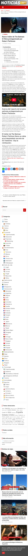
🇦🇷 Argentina (7, 293)
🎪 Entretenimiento (8, 247)
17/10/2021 (4, 43)
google (7, 416)
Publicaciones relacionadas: (12, 61)
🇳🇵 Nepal (6, 328)
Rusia (12, 422)
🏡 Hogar (6, 274)
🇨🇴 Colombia (7, 302)
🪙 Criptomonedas (9, 234)
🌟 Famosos (7, 252)
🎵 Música (6, 254)
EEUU (9, 412)
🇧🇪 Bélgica (6, 295)
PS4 (13, 421)
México (10, 419)
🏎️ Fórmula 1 (7, 393)
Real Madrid (18, 421)
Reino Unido (8, 422)
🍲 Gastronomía (7, 280)
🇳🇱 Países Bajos (8, 330)
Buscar (24, 210)
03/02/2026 (4, 471)
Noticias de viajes (7, 449)
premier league (9, 421)
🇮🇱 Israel (6, 317)
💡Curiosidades (7, 380)
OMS (23, 419)
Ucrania (22, 422)
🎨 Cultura (5, 228)
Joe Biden (10, 418)
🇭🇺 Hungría (6, 315)
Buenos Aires (4, 410)
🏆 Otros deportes (9, 397)
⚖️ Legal (6, 267)
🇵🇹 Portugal (7, 337)
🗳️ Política (5, 360)
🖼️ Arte (5, 230)
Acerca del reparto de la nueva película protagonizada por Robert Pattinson (11, 50)
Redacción (10, 496)
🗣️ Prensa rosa (8, 258)
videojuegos (21, 424)
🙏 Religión (5, 363)
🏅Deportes (5, 382)
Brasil (24, 408)
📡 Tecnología (6, 367)
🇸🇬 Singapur (7, 341)
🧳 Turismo (5, 378)
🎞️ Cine (5, 250)
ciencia (21, 410)
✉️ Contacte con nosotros (8, 441)
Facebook (20, 415)
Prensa (9, 43)
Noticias (9, 471)
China (18, 410)
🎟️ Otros (6, 256)
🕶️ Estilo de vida (7, 265)
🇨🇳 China (6, 300)
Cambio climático (11, 410)
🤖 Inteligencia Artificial (10, 376)
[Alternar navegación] (3, 7)
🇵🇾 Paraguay (7, 332)
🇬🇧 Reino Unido (8, 339)
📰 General (5, 34)
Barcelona (20, 408)
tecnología (19, 422)
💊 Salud (4, 365)
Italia (6, 418)
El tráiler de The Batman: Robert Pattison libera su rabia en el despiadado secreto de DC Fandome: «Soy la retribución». (11, 57)
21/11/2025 (4, 496)
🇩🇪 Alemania (7, 291)
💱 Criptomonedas (9, 369)
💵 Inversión (7, 243)
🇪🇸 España (6, 306)
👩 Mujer (4, 354)
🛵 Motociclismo (8, 395)
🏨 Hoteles (6, 224)
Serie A (15, 422)
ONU (3, 421)
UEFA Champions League (7, 424)
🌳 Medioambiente (8, 352)
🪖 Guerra (5, 284)
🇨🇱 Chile (5, 297)
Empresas (14, 412)
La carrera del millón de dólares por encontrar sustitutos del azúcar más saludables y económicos (14, 184)
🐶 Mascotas (7, 276)
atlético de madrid (14, 408)
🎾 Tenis (6, 400)
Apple (3, 408)
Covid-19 (4, 412)
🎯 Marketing (9, 241)
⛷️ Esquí (6, 387)
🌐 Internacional (7, 289)
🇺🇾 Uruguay (6, 347)
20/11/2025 (4, 522)
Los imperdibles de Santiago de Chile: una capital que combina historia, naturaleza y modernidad (14, 518)
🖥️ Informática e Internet (10, 373)
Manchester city (19, 418)
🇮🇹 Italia (5, 319)
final (24, 415)
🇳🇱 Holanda (6, 313)
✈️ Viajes (5, 221)
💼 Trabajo (6, 245)
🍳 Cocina (6, 271)
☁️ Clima (4, 219)
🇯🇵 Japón (6, 321)
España (19, 412)
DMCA (3, 444)
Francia (3, 416)
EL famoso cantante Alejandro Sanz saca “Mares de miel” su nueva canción (14, 195)
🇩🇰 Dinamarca (7, 304)
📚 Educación (7, 237)
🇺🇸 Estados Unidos (9, 308)
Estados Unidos (8, 415)
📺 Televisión (7, 260)
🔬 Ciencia (5, 226)
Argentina (7, 408)
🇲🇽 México (6, 326)
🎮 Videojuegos (8, 263)
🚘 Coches (6, 269)
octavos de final (19, 419)
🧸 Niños (6, 278)
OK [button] (3, 552)
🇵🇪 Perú (5, 334)
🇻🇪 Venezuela (7, 350)
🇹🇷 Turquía (6, 343)
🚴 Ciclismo (7, 391)
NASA (13, 419)
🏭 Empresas (7, 239)
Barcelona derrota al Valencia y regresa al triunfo (14, 200)
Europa (16, 415)
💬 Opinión (5, 356)
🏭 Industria (7, 371)
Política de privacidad (6, 442)
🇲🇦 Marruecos (7, 324)
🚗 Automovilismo (9, 389)
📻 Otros (4, 358)
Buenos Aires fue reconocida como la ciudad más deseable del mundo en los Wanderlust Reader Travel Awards (13, 493)
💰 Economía (6, 232)
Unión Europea (14, 424)
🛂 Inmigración (6, 287)
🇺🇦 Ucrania (6, 345)
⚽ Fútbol (6, 384)
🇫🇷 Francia (6, 310)
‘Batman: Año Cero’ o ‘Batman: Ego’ (15, 158)
